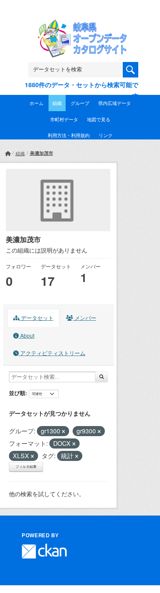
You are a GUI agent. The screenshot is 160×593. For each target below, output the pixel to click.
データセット (36, 317)
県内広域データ (114, 103)
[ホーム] (7, 153)
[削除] (63, 431)
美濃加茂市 (41, 153)
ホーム (36, 103)
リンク (106, 135)
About (27, 335)
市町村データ (64, 119)
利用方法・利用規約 (69, 135)
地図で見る (98, 119)
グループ (80, 103)
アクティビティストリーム (52, 353)
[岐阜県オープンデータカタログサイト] (80, 25)
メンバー (84, 317)
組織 (57, 103)
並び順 (17, 393)
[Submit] (101, 376)
